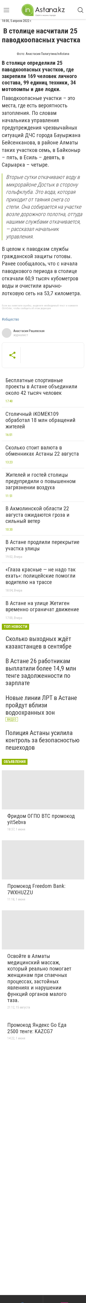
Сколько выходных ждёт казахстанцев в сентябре (39, 642)
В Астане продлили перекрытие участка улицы (42, 545)
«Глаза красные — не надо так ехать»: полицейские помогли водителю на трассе (41, 575)
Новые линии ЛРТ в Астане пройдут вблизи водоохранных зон (41, 705)
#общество (10, 319)
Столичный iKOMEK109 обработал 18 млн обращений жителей (40, 420)
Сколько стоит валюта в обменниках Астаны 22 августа (42, 450)
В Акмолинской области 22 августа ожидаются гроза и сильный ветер (37, 514)
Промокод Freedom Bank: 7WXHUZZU (36, 889)
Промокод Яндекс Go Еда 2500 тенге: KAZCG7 (37, 1028)
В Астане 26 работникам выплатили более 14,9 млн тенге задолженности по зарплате (41, 672)
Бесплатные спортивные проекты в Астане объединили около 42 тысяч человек (41, 386)
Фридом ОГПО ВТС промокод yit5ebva (41, 819)
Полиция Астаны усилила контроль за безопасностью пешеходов (43, 740)
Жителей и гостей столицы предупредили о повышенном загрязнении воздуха (41, 481)
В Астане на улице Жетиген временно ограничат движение (42, 606)
